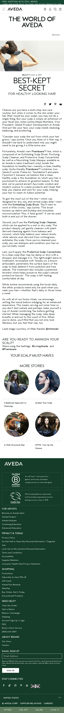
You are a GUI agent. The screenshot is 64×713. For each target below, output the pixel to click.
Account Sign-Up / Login (13, 620)
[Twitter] (51, 104)
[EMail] (61, 104)
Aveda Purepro (9, 517)
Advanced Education (11, 528)
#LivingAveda (40, 346)
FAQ (4, 624)
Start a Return (8, 609)
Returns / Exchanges (11, 613)
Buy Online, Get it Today (13, 592)
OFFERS (8, 710)
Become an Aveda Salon (13, 513)
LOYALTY (54, 710)
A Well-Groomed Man (14, 445)
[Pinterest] (56, 104)
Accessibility (8, 556)
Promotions (7, 573)
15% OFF (23, 710)
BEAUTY (26, 75)
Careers (5, 645)
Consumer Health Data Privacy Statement (21, 564)
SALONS (39, 710)
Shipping (6, 616)
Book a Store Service (12, 628)
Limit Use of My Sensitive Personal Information (23, 549)
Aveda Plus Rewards (11, 584)
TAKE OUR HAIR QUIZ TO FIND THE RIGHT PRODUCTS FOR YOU (32, 2)
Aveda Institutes (9, 520)
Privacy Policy (8, 537)
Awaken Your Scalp (43, 403)
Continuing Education (11, 524)
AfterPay (6, 588)
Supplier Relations (10, 560)
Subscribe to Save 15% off (14, 577)
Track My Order (9, 605)
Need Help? (9, 601)
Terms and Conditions (12, 552)
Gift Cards (6, 581)
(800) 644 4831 (9, 631)
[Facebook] (46, 104)
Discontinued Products (12, 596)
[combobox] (32, 698)
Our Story (6, 641)
